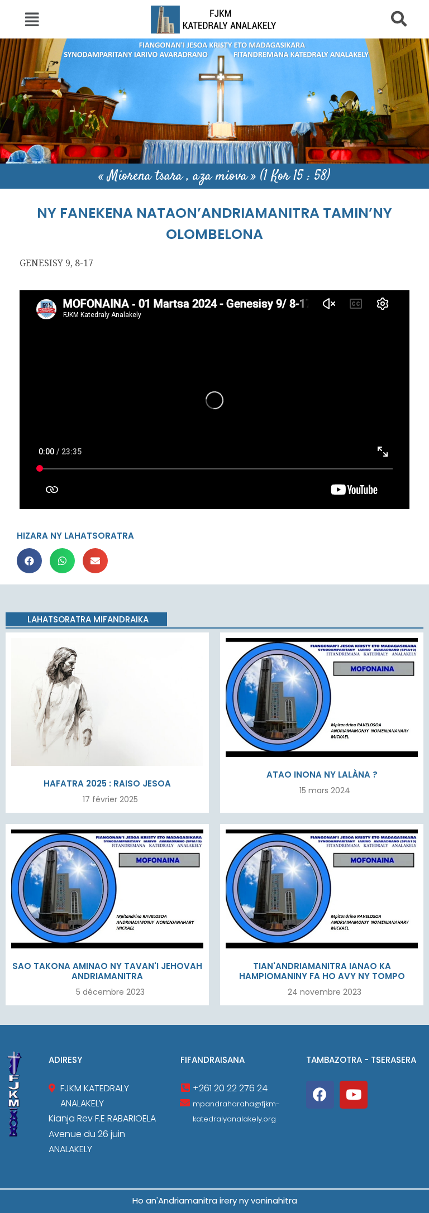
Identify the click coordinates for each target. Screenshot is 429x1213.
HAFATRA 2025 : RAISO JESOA (107, 783)
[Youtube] (354, 1095)
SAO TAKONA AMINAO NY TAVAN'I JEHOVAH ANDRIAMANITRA (107, 971)
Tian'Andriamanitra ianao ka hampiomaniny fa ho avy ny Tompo (322, 971)
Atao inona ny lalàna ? (322, 774)
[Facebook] (320, 1095)
